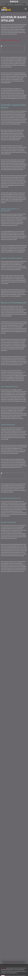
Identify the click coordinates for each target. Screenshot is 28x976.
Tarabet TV (3, 968)
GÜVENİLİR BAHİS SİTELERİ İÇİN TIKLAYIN (10, 40)
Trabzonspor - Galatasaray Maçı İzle (11, 4)
